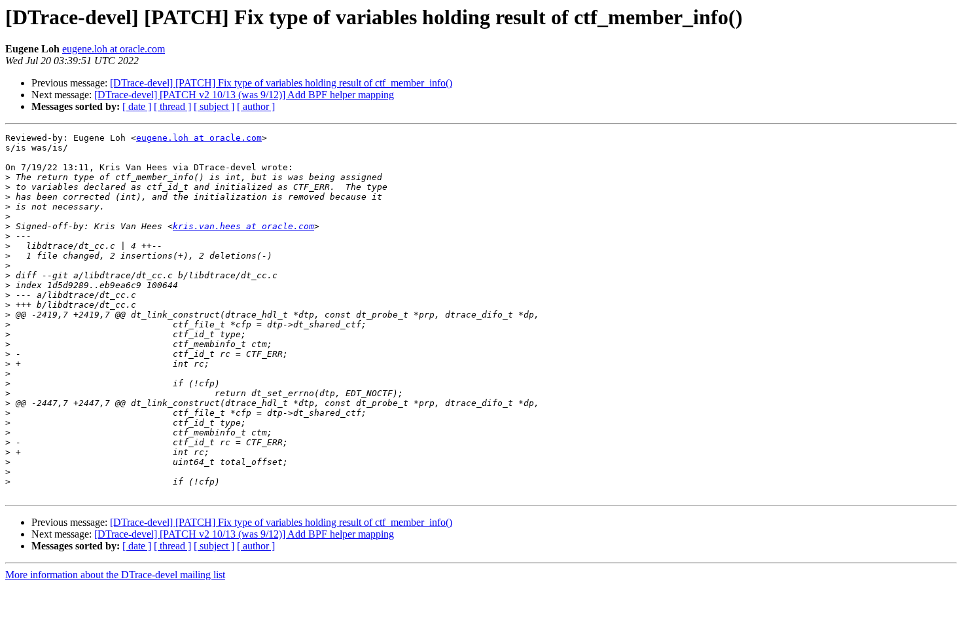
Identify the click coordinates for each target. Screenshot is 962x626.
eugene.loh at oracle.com (113, 48)
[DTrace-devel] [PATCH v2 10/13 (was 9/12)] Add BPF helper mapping (244, 94)
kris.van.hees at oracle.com (243, 226)
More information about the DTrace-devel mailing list (115, 574)
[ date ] (136, 106)
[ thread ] (172, 106)
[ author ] (256, 106)
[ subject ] (214, 106)
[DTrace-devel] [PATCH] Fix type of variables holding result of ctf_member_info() (281, 82)
